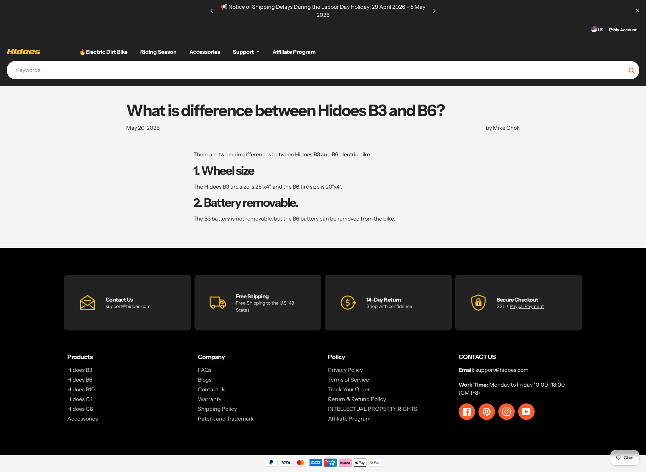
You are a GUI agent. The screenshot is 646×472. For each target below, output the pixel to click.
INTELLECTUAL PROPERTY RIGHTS (372, 408)
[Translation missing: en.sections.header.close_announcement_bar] (637, 10)
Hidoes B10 (81, 389)
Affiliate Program (349, 418)
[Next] (434, 10)
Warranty (209, 399)
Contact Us (212, 389)
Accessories (82, 418)
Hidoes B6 (80, 379)
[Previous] (212, 10)
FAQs (205, 369)
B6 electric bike (351, 154)
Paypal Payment (527, 306)
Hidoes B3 (307, 154)
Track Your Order (349, 389)
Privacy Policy (345, 369)
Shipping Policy (217, 408)
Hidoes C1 (79, 399)
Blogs (205, 379)
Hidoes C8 (80, 408)
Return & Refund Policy (357, 399)
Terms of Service (348, 379)
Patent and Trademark (226, 418)
